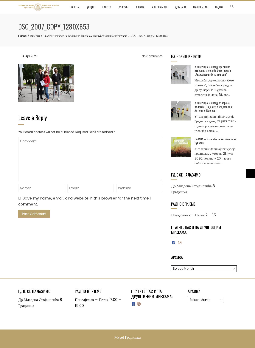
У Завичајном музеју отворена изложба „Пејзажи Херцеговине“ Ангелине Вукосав (214, 106)
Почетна (75, 7)
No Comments (151, 56)
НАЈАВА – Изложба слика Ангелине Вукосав (215, 141)
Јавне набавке (159, 7)
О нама (140, 7)
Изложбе (124, 7)
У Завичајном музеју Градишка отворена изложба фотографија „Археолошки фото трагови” (213, 70)
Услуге (90, 7)
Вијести (106, 7)
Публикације (200, 7)
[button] (232, 7)
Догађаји (180, 7)
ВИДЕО (219, 7)
